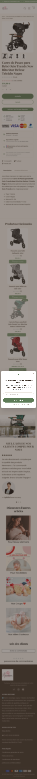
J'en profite (18, 400)
